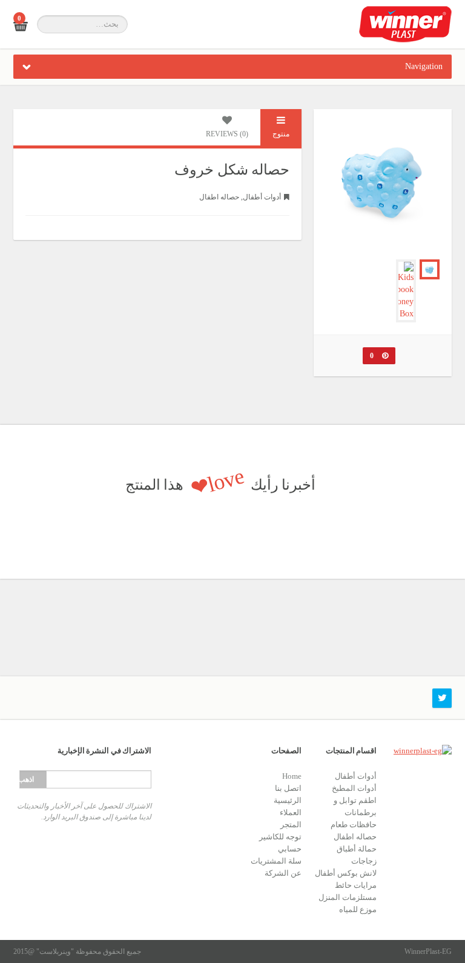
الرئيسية (288, 800)
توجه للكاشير (280, 836)
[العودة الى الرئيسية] (405, 24)
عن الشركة (283, 873)
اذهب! (27, 779)
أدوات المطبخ (354, 788)
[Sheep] (430, 269)
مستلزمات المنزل (347, 897)
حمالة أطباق (357, 848)
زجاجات (364, 860)
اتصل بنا (288, 788)
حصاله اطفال (219, 197)
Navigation (424, 66)
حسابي (290, 848)
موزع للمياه (358, 909)
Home (292, 776)
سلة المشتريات (276, 860)
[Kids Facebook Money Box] (406, 290)
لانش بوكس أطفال (346, 873)
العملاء (291, 812)
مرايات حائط (356, 885)
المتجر (291, 824)
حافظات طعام (354, 824)
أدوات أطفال (262, 197)
